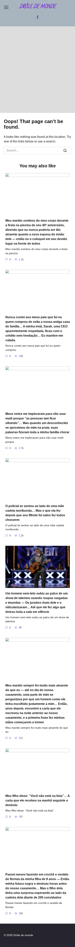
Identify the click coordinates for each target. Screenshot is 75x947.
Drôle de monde (37, 6)
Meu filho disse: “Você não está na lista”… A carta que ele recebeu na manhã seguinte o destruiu (37, 800)
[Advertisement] (37, 69)
